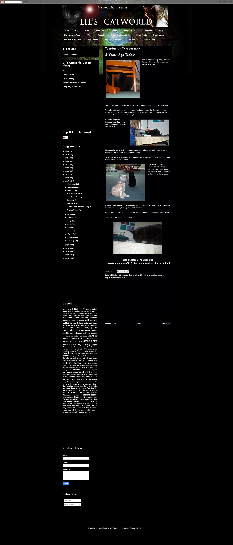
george (66, 356)
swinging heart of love (72, 388)
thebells (76, 395)
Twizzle (101, 35)
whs (64, 412)
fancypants (93, 349)
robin (78, 379)
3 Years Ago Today (74, 193)
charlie (94, 331)
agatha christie (91, 309)
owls (68, 374)
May (69, 227)
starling (76, 386)
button (65, 320)
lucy (69, 365)
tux (77, 408)
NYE (64, 374)
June (69, 224)
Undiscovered (68, 75)
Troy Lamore (158, 35)
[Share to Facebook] (125, 271)
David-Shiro (100, 31)
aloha (65, 311)
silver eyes (75, 382)
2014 (67, 251)
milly (91, 367)
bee (91, 313)
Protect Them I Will (75, 210)
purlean (89, 376)
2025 (67, 155)
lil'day (71, 363)
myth (65, 372)
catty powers (91, 328)
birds (70, 315)
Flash (79, 351)
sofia (95, 382)
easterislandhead (85, 347)
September (72, 214)
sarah (94, 379)
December (71, 184)
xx (89, 412)
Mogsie (148, 31)
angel (83, 311)
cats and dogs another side (132, 275)
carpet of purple (77, 320)
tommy (87, 405)
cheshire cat (67, 333)
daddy (65, 338)
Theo (89, 35)
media (78, 367)
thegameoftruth (91, 397)
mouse (83, 370)
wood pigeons (78, 412)
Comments (70, 504)
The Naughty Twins (73, 35)
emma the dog (67, 349)
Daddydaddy (77, 338)
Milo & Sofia (141, 35)
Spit (64, 386)
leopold (90, 360)
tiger (95, 403)
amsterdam (76, 311)
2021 (67, 168)
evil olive (80, 349)
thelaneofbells (86, 399)
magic (82, 365)
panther (73, 374)
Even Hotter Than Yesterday (74, 83)
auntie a (75, 313)
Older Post (165, 324)
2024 (67, 158)
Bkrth (82, 315)
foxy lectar (68, 353)
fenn (74, 351)
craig (76, 336)
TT (74, 408)
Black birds (89, 315)
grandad (73, 358)
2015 (67, 248)
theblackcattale (119, 278)
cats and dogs (76, 323)
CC (77, 330)
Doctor (73, 344)
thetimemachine (82, 403)
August (70, 217)
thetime (94, 401)
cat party (93, 320)
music (89, 370)
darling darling (69, 341)
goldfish (82, 356)
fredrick (77, 353)
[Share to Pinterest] (127, 271)
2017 (67, 181)
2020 (67, 171)
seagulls (66, 382)
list (75, 363)
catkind (66, 323)
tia (92, 403)
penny (91, 374)
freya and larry (87, 353)
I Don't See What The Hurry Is (79, 207)
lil (63, 363)
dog (106, 278)
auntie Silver (84, 313)
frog (95, 353)
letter (95, 360)
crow (80, 336)
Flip (66, 137)
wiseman (69, 412)
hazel (64, 360)
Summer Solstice (90, 386)
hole (80, 360)
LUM (74, 365)
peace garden (82, 374)
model (70, 370)
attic (64, 313)
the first (71, 390)
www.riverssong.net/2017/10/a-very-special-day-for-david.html (138, 263)
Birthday (114, 275)
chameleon (84, 330)
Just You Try (72, 200)
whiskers (90, 410)
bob (95, 315)
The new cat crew (74, 392)
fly (96, 351)
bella (95, 313)
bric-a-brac (67, 317)
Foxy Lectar (92, 40)
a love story (78, 309)
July (69, 221)
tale (84, 388)
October (71, 190)
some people (78, 384)
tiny (81, 405)
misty (65, 370)
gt (84, 358)
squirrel (70, 386)
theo (95, 399)
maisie (65, 367)
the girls (86, 390)
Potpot (65, 376)
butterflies (93, 317)
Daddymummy (91, 338)
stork (81, 386)
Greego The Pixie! (131, 31)
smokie (84, 382)
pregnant (71, 376)
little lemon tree (84, 363)
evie (74, 349)
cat (119, 275)
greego (80, 358)
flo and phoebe (89, 351)
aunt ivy (69, 313)
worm (86, 412)
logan (64, 365)
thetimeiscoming (70, 403)
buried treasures (80, 317)
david (80, 341)
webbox (83, 410)
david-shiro (162, 275)
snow (90, 382)
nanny (75, 372)
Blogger (143, 528)
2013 (67, 255)
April (69, 231)
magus (95, 365)
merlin (84, 367)
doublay (86, 344)
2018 (67, 178)
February (71, 237)
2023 (67, 161)
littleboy (94, 363)
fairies (87, 349)
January (71, 241)
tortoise (94, 405)
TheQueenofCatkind (71, 401)
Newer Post (110, 324)
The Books (133, 40)
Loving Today (68, 79)
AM (69, 311)
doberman (66, 344)
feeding (66, 351)
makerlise (72, 367)
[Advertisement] (138, 301)
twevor (81, 408)
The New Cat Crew (72, 40)
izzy (84, 360)
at (91, 311)
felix (71, 351)
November (71, 187)
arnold (87, 311)
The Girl (78, 390)
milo (95, 367)
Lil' (76, 31)
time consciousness (71, 405)
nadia (69, 372)
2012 (67, 258)
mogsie (76, 370)
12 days (66, 309)
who (95, 410)
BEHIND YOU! (72, 203)
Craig (106, 40)
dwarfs (73, 347)
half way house (91, 358)
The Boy (90, 388)
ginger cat (74, 356)
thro (89, 403)
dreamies (66, 347)
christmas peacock (90, 333)
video (65, 410)
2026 (67, 151)
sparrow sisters (91, 384)
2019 (67, 174)
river (110, 278)
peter (95, 374)
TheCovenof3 (79, 397)
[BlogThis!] (120, 271)
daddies (154, 275)
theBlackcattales (68, 397)
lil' (66, 362)
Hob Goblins (74, 360)
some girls (67, 384)
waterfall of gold (73, 410)
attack (94, 311)
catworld (147, 275)
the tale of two (88, 392)
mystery (94, 370)
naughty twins (85, 372)
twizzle (87, 408)
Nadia (114, 31)
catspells (79, 328)
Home (66, 31)
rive (68, 379)
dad (85, 336)
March (70, 234)
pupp (83, 376)
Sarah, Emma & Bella (120, 35)
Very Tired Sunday (74, 197)
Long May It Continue (72, 87)
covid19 (70, 336)
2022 (67, 165)
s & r (85, 379)
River (86, 31)
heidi (68, 360)
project (78, 376)
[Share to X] (123, 271)
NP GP (95, 372)
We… (65, 71)
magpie (89, 365)
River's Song (149, 40)
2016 (67, 245)
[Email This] (118, 271)
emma (95, 347)
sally (89, 379)
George (161, 31)
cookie (65, 336)
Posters (118, 40)
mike (87, 367)
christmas (78, 333)
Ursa (94, 408)
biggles (65, 315)
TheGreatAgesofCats (70, 399)
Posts (68, 501)
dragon (94, 344)
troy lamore (67, 408)
